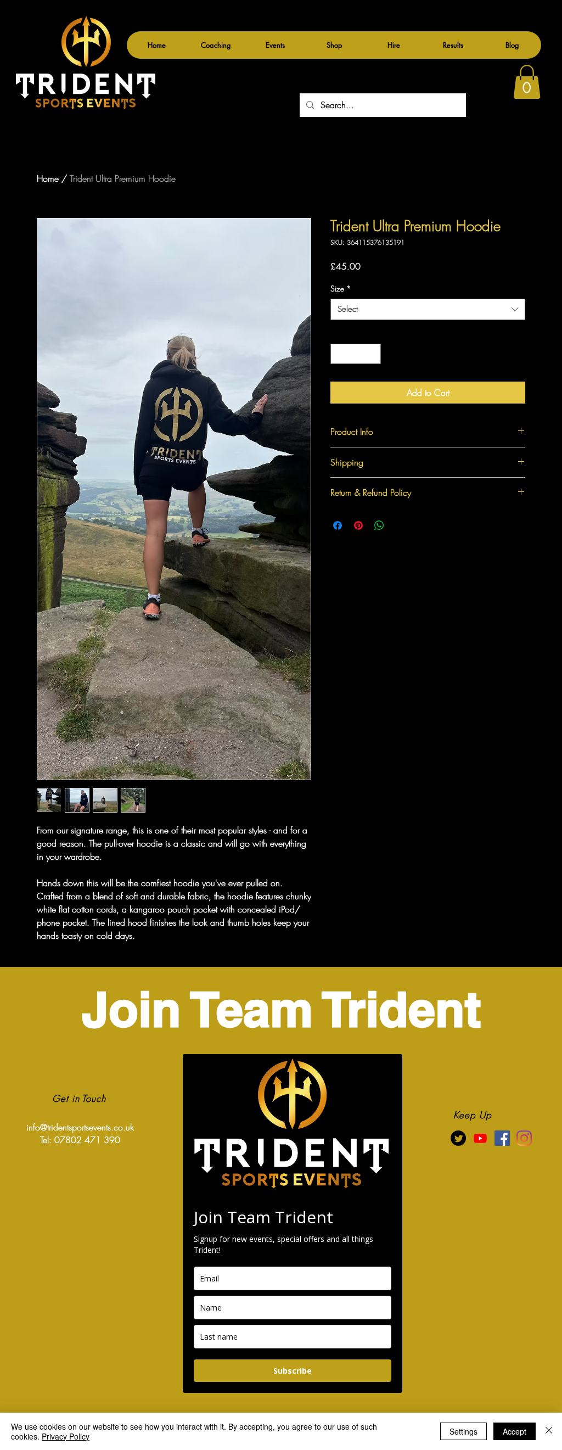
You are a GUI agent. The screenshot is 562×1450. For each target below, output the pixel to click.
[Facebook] (502, 1138)
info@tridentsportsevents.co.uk (80, 1127)
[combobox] (427, 309)
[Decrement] (339, 353)
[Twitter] (458, 1138)
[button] (275, 45)
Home (48, 178)
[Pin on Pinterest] (358, 525)
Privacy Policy (65, 1436)
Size (340, 288)
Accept (514, 1431)
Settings (463, 1431)
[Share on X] (400, 525)
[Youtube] (480, 1138)
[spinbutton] (356, 353)
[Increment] (372, 353)
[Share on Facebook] (337, 525)
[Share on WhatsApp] (379, 525)
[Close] (548, 1431)
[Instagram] (524, 1138)
